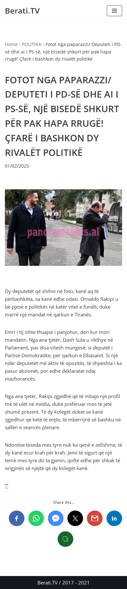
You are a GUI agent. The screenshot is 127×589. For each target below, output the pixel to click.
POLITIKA (31, 44)
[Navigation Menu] (114, 10)
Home (11, 44)
